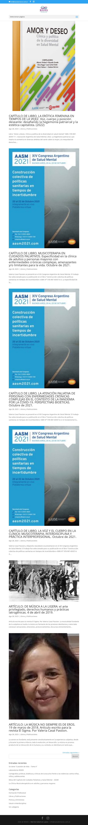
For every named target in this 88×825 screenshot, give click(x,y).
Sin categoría (14, 807)
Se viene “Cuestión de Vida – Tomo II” (23, 766)
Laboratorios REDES (16, 770)
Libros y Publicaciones (28, 129)
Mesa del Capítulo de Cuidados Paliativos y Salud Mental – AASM (34, 780)
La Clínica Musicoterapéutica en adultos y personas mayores (32, 783)
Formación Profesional (17, 793)
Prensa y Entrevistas (16, 800)
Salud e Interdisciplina (17, 803)
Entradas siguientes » (71, 752)
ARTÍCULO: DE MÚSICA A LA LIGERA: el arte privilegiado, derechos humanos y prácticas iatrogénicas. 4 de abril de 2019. (39, 609)
